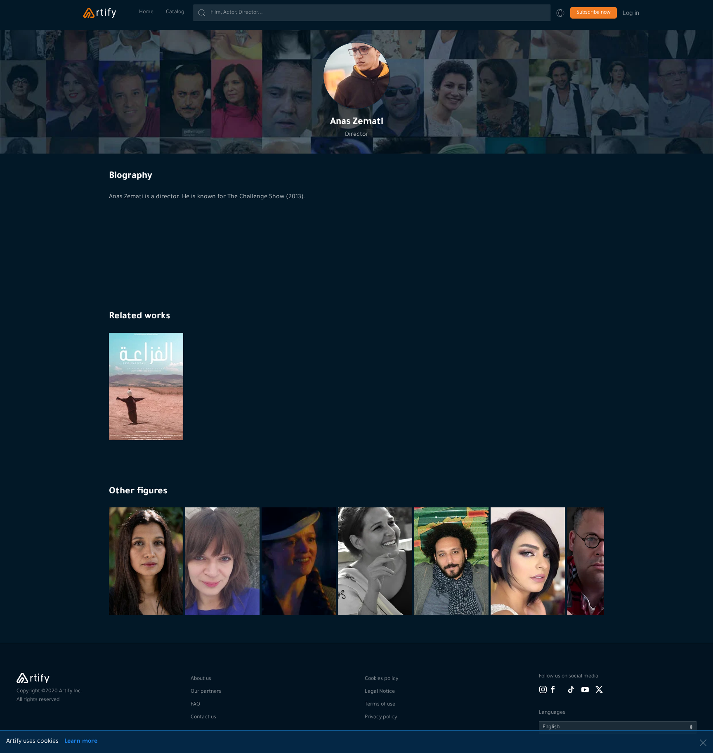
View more (147, 594)
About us (201, 679)
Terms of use (380, 705)
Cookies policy (381, 679)
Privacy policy (381, 717)
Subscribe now (593, 13)
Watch (147, 420)
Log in (631, 12)
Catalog (175, 12)
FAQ (195, 705)
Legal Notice (380, 692)
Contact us (203, 717)
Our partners (206, 692)
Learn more (80, 742)
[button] (560, 12)
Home (146, 12)
